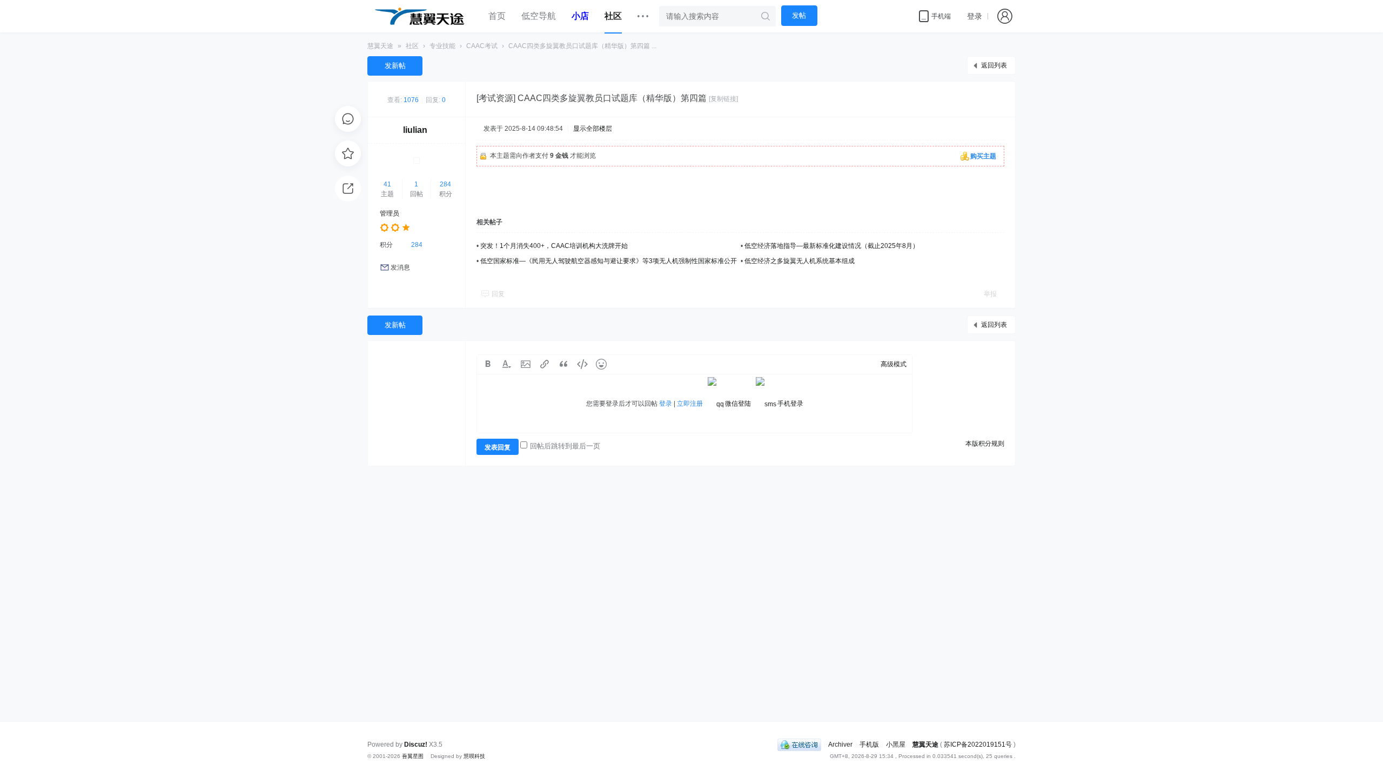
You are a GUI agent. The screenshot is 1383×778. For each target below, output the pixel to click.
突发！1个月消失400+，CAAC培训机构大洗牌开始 (554, 246)
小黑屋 (895, 744)
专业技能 (442, 46)
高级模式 (894, 364)
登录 (974, 16)
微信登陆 (738, 403)
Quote (563, 364)
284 (445, 184)
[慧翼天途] (419, 16)
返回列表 (994, 65)
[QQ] (799, 744)
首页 (497, 16)
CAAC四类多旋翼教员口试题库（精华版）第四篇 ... (582, 46)
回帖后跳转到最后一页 (565, 446)
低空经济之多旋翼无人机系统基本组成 (799, 261)
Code (582, 364)
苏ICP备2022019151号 (978, 744)
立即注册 (690, 403)
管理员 (389, 213)
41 (387, 184)
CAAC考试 (482, 46)
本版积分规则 (984, 443)
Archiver (840, 744)
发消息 (400, 267)
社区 (613, 16)
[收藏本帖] (348, 153)
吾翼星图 (413, 756)
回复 (498, 294)
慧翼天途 (380, 46)
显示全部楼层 (592, 128)
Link (544, 364)
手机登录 (790, 403)
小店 (580, 16)
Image (525, 364)
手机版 (869, 744)
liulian (415, 130)
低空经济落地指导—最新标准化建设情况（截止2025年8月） (831, 246)
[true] (765, 16)
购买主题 (983, 156)
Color (506, 364)
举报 (990, 294)
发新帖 (395, 66)
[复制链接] (723, 99)
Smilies (601, 364)
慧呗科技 (474, 756)
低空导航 (538, 16)
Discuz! (415, 744)
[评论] (348, 119)
